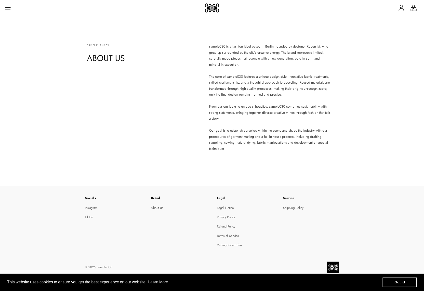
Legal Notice (225, 207)
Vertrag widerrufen (229, 245)
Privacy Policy (226, 217)
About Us (157, 207)
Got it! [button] (400, 282)
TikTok (89, 217)
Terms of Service (228, 235)
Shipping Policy (293, 207)
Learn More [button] (158, 282)
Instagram (91, 207)
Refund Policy (226, 226)
